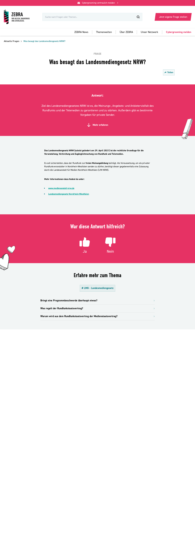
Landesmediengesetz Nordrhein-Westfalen (68, 194)
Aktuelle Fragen (11, 41)
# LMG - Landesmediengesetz (97, 288)
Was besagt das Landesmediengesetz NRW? (44, 41)
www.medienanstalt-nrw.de (61, 188)
